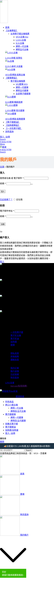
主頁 (2, 167)
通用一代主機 (22, 46)
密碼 (3, 183)
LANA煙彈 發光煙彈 (14, 110)
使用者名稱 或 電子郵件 (12, 178)
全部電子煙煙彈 (23, 94)
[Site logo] (4, 22)
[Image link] (11, 53)
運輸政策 (14, 360)
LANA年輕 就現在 (13, 58)
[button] (13, 555)
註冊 (2, 224)
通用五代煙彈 (22, 90)
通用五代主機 (22, 49)
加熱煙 (13, 342)
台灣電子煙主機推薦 (19, 34)
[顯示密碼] (32, 184)
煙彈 (12, 345)
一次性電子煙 (16, 332)
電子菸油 (14, 338)
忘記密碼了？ (6, 199)
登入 (2, 192)
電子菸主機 (15, 335)
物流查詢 (14, 377)
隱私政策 (14, 353)
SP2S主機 (22, 37)
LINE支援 (9, 383)
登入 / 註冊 (10, 433)
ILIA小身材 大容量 (14, 66)
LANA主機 (21, 40)
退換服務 (14, 356)
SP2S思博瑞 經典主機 (15, 75)
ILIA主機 (20, 43)
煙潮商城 (20, 396)
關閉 (2, 442)
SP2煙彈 (22, 84)
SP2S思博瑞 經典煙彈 (15, 119)
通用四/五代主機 (18, 411)
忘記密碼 (14, 374)
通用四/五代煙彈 (18, 421)
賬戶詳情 (14, 371)
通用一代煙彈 (22, 87)
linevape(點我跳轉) (18, 386)
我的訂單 (14, 368)
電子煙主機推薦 (17, 81)
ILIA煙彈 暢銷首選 (14, 102)
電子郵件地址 (7, 211)
